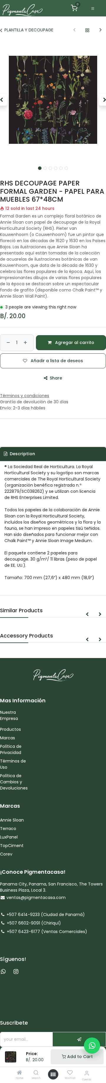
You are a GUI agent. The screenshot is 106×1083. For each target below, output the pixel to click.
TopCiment (12, 845)
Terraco (8, 828)
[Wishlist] (70, 1072)
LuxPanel (9, 837)
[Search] (36, 1073)
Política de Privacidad (10, 749)
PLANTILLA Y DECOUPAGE (28, 30)
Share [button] (55, 378)
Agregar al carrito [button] (74, 342)
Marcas (7, 738)
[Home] (19, 1073)
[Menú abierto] (53, 1074)
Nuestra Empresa (9, 715)
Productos (11, 729)
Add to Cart (79, 1057)
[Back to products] (87, 30)
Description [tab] (22, 454)
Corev (6, 854)
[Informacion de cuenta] (87, 1073)
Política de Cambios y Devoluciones (14, 782)
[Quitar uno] (7, 342)
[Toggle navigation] (93, 8)
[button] (87, 614)
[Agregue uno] (26, 342)
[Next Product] (100, 30)
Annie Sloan (12, 820)
